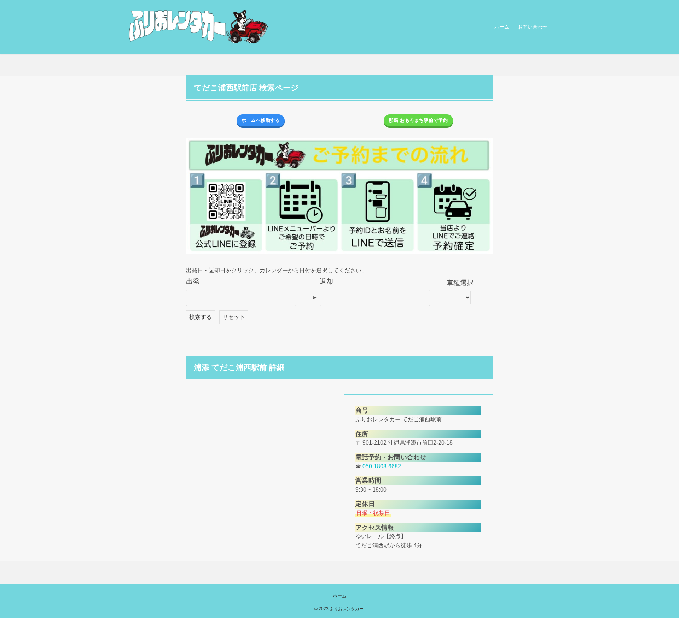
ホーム (340, 596)
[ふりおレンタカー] (198, 27)
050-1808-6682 (381, 466)
